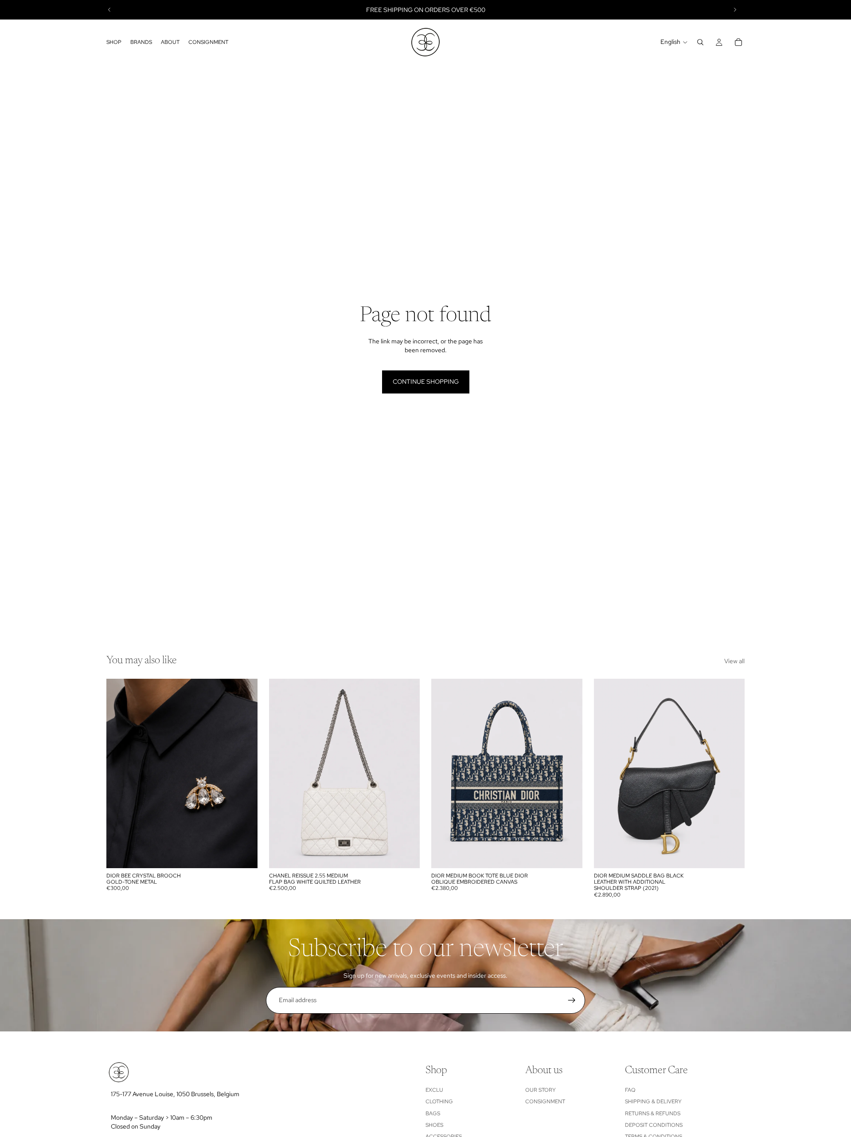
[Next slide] (735, 10)
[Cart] (738, 42)
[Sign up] (571, 1000)
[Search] (700, 42)
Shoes (434, 1125)
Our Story (540, 1090)
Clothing (439, 1101)
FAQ (630, 1090)
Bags (433, 1113)
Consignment (545, 1101)
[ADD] (244, 854)
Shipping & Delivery (653, 1101)
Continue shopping (426, 382)
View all (734, 661)
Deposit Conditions (654, 1125)
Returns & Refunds (652, 1113)
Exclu (434, 1090)
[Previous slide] (109, 10)
